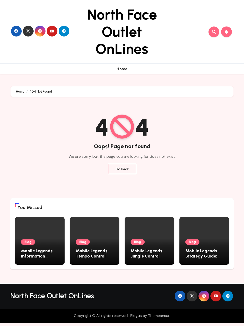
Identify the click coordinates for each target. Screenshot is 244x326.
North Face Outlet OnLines (122, 32)
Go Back (122, 169)
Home (122, 69)
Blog (28, 242)
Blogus (136, 315)
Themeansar (158, 315)
